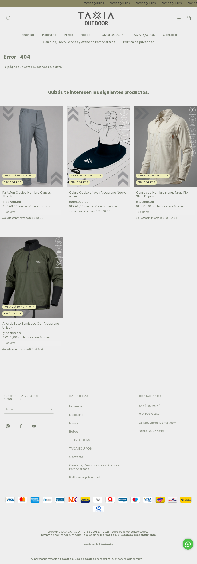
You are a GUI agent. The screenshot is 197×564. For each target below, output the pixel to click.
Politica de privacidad (138, 42)
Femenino (27, 35)
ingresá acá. (108, 535)
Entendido (156, 559)
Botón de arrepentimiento (138, 535)
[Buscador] (8, 18)
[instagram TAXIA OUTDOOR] (8, 426)
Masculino (49, 35)
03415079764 (149, 414)
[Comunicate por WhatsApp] (188, 544)
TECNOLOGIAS (109, 35)
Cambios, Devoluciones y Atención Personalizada (79, 42)
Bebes (85, 35)
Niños (68, 35)
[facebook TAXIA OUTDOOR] (21, 426)
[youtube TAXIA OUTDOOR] (34, 426)
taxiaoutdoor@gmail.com (158, 422)
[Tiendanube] (99, 544)
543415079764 (149, 406)
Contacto (170, 35)
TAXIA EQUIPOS (74, 3)
